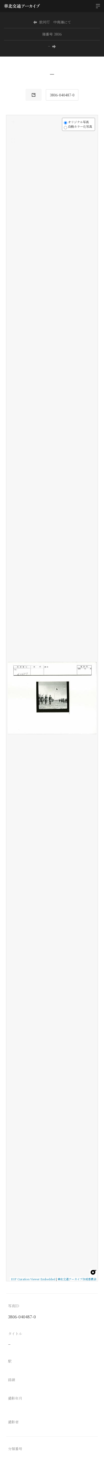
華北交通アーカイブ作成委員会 (77, 1279)
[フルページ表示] (13, 140)
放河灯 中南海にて (55, 21)
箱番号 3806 (52, 34)
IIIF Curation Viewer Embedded (33, 1279)
